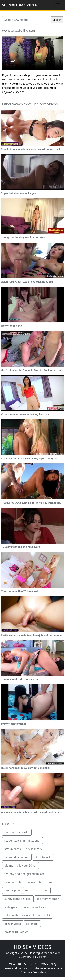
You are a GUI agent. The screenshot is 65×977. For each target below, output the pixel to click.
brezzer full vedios (16, 932)
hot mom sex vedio (16, 832)
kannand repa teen (16, 857)
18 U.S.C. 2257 (27, 964)
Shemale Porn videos (48, 968)
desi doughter (13, 882)
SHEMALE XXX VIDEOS (20, 4)
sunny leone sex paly (17, 899)
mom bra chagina (36, 890)
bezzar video (12, 924)
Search (57, 20)
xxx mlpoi (32, 924)
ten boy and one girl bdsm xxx (24, 874)
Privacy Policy (47, 964)
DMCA (11, 964)
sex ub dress (12, 849)
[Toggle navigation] (58, 4)
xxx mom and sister (35, 907)
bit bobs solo (42, 857)
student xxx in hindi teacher (22, 840)
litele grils (10, 907)
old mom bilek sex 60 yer (20, 865)
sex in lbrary (34, 849)
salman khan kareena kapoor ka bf (27, 915)
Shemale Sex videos (33, 972)
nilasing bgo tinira (40, 882)
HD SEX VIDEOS (32, 947)
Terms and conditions (17, 968)
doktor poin (12, 890)
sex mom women (48, 899)
